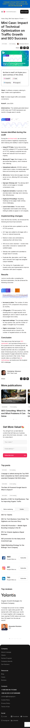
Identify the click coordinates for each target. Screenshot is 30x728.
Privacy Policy (5, 703)
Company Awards (6, 661)
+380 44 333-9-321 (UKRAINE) (10, 693)
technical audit (12, 138)
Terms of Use (5, 706)
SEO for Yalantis (6, 515)
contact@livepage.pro (8, 696)
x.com (5, 716)
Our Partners (5, 664)
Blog (2, 674)
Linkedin (15, 720)
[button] (13, 419)
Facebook (16, 716)
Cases (3, 677)
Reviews (3, 680)
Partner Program (6, 658)
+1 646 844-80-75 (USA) (9, 690)
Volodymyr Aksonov (24, 43)
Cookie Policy (5, 700)
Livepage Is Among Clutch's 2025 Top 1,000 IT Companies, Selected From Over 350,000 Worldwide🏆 (15, 4)
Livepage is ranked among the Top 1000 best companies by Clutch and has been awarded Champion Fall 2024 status (15, 476)
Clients (3, 655)
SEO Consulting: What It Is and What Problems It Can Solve (13, 413)
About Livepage (6, 652)
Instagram (6, 720)
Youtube (25, 716)
